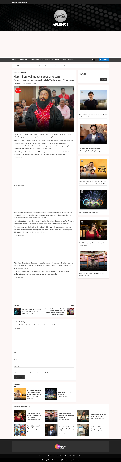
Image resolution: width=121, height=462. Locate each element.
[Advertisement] (60, 44)
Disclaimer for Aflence (57, 456)
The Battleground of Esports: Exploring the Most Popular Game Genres (34, 429)
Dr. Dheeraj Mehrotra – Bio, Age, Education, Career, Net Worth (98, 429)
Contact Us (68, 456)
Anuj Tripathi (18, 83)
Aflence (60, 24)
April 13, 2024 (26, 83)
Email (16, 359)
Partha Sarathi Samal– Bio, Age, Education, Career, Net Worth (67, 429)
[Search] (97, 59)
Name (16, 352)
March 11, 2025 (63, 433)
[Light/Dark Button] (93, 60)
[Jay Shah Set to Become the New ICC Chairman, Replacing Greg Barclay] (93, 134)
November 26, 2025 (64, 419)
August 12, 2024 (32, 398)
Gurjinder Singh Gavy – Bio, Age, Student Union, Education (66, 415)
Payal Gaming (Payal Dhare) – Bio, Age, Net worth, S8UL (34, 415)
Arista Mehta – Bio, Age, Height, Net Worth (98, 415)
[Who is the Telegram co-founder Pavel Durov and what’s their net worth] (93, 100)
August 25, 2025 (32, 434)
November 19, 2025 (96, 418)
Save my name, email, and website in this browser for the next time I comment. (38, 373)
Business (48, 60)
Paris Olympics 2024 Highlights (89, 212)
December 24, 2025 (32, 419)
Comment (17, 328)
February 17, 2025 (96, 433)
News (57, 60)
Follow (105, 60)
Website (16, 366)
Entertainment (36, 60)
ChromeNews (66, 460)
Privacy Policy (77, 456)
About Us (46, 456)
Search (83, 73)
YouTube (23, 72)
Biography (23, 60)
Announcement (67, 60)
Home (14, 60)
